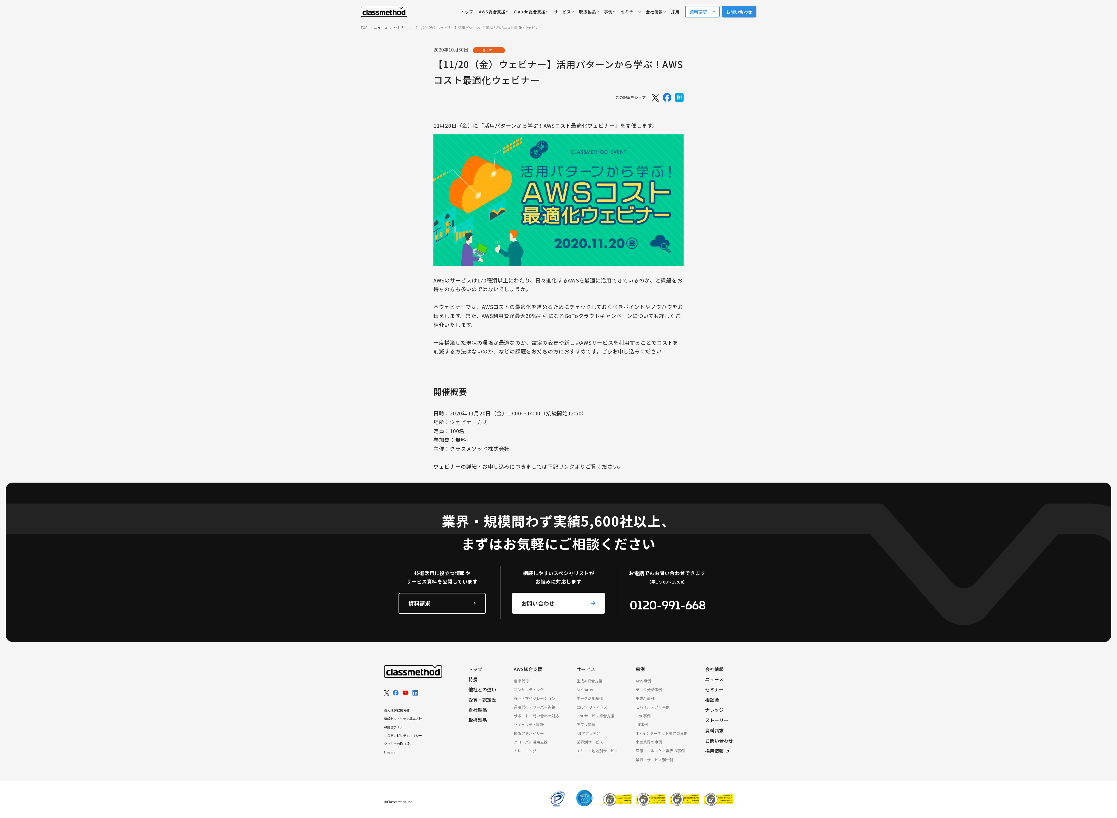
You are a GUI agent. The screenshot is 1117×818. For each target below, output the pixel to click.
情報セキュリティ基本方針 (403, 718)
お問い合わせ (739, 12)
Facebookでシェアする (667, 97)
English (389, 752)
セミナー (401, 27)
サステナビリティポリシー (403, 735)
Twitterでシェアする (654, 97)
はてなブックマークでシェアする (679, 97)
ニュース (380, 27)
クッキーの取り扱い (398, 743)
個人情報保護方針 (397, 710)
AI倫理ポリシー (395, 727)
